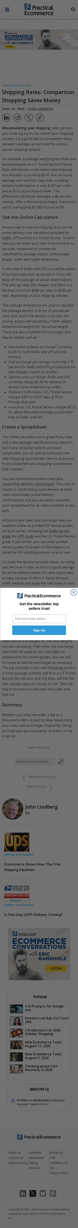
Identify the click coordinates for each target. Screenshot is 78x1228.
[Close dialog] (74, 592)
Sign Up (39, 630)
